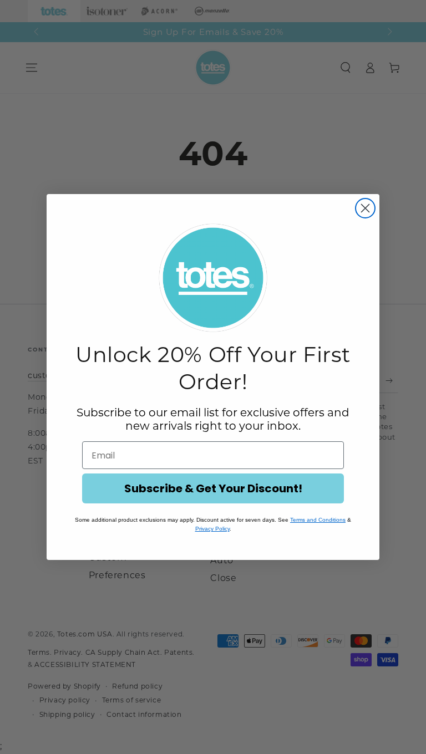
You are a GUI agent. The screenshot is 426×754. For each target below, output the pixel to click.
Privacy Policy (212, 529)
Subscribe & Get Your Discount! (213, 488)
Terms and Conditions (318, 520)
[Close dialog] (365, 208)
